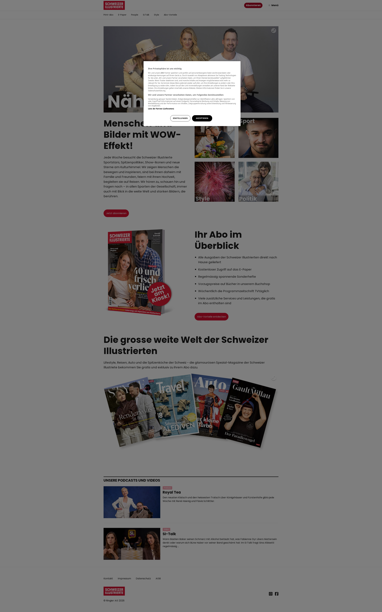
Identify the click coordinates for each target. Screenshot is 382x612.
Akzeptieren (202, 118)
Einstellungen (180, 118)
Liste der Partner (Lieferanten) (161, 109)
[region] (192, 93)
